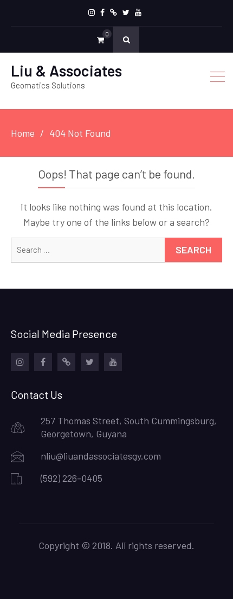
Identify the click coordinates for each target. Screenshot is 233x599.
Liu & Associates (66, 70)
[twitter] (126, 12)
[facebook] (102, 12)
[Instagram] (91, 12)
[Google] (113, 12)
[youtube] (138, 12)
